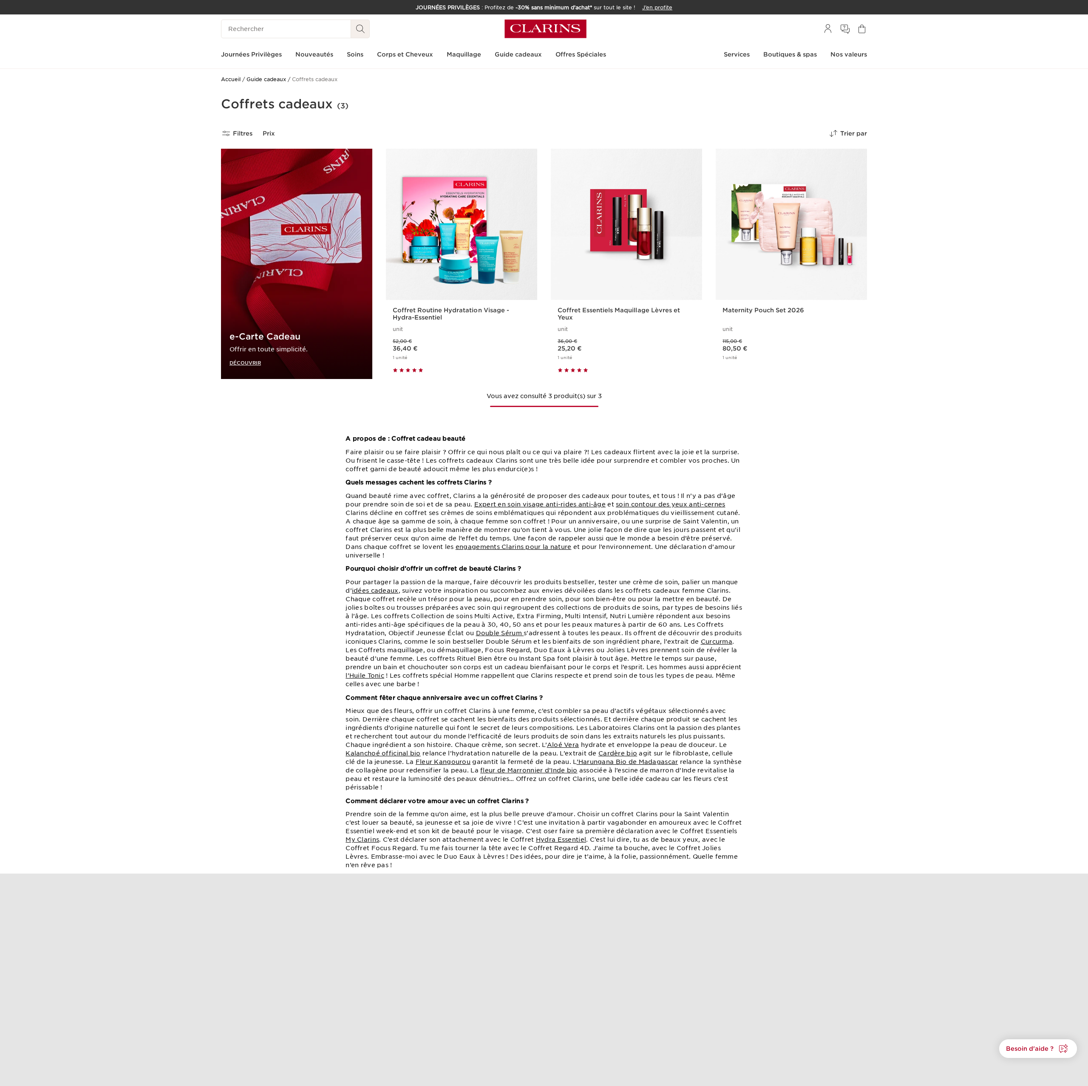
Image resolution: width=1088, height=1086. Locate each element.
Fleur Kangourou (443, 761)
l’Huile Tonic (365, 675)
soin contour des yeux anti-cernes (670, 504)
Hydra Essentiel (561, 839)
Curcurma (716, 641)
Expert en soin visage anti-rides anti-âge (540, 504)
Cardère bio (617, 753)
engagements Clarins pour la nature (514, 546)
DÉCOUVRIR (245, 362)
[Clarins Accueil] (545, 29)
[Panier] (862, 29)
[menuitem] (828, 29)
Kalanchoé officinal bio (383, 753)
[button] (1038, 1048)
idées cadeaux (375, 590)
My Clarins (362, 839)
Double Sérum (500, 633)
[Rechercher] (360, 29)
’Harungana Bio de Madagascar (627, 761)
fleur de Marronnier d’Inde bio (528, 770)
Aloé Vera (563, 744)
